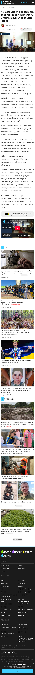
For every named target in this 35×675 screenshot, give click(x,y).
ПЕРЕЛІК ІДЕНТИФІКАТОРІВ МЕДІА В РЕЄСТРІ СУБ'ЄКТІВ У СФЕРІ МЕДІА (26, 639)
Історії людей (23, 604)
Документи (22, 632)
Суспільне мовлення (8, 627)
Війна (20, 565)
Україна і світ (5, 568)
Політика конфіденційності (7, 632)
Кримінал (4, 583)
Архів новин (22, 624)
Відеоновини (10, 7)
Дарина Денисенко (10, 25)
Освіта (20, 586)
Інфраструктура (23, 595)
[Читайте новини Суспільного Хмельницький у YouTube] (9, 652)
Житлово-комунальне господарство (9, 595)
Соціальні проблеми (25, 610)
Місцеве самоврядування (24, 600)
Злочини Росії (6, 610)
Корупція (21, 580)
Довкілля (4, 592)
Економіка (4, 586)
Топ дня (21, 616)
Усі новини (5, 565)
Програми (4, 636)
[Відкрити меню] (33, 2)
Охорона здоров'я (24, 592)
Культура (21, 568)
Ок (17, 671)
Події (3, 7)
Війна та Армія (23, 613)
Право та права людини (6, 600)
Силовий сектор (7, 604)
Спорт (3, 571)
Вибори (3, 589)
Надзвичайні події (24, 589)
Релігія (20, 607)
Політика (4, 607)
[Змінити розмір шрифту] (33, 29)
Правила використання (23, 628)
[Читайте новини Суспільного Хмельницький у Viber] (12, 652)
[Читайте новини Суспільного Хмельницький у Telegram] (15, 652)
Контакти (4, 624)
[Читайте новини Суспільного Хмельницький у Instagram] (5, 652)
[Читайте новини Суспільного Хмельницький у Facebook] (2, 652)
